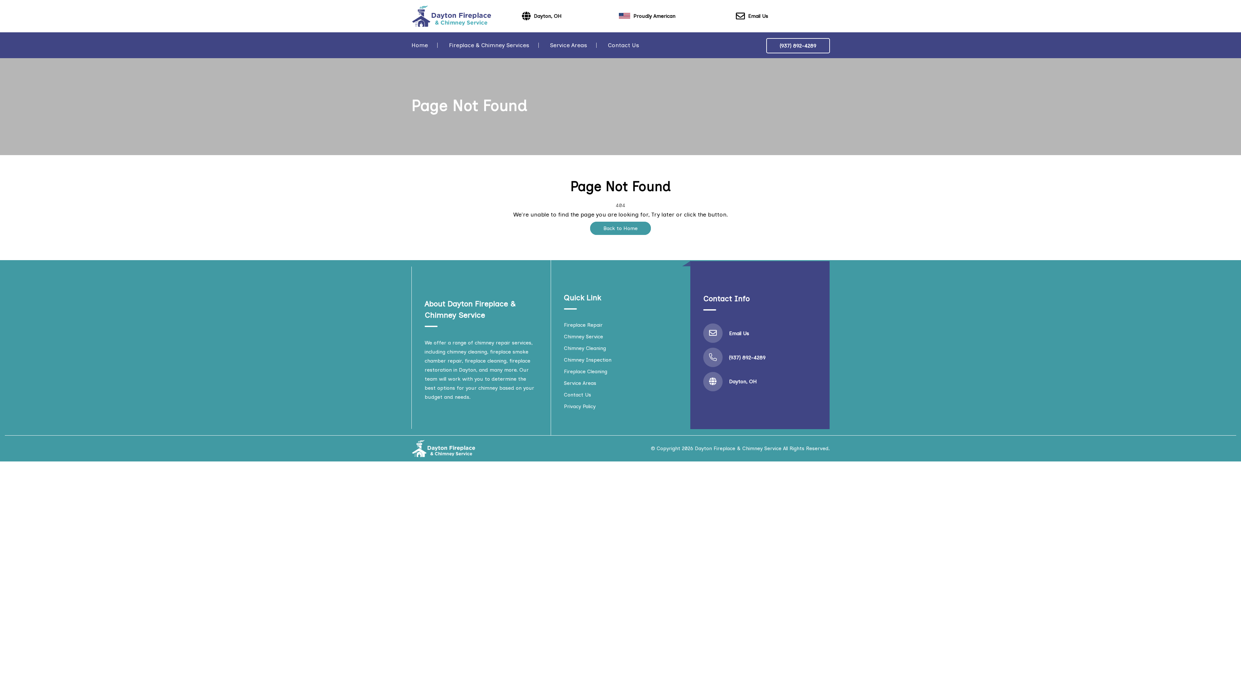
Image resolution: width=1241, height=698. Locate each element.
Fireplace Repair (583, 325)
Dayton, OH (743, 381)
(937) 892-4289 (798, 46)
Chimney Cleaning (585, 348)
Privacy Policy (580, 406)
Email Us (758, 16)
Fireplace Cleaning (585, 371)
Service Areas (568, 45)
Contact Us (623, 45)
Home (419, 45)
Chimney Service (583, 336)
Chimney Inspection (587, 360)
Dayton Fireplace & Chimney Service (738, 448)
